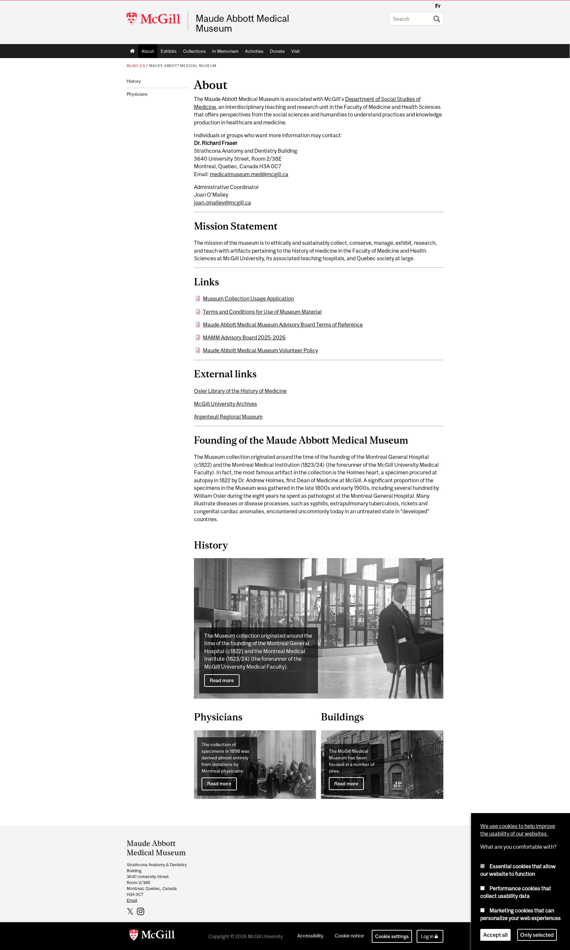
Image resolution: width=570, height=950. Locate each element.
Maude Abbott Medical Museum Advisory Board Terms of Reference (283, 325)
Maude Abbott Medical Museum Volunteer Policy (260, 350)
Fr (438, 6)
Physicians (137, 94)
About (148, 51)
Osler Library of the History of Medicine (240, 391)
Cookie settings (392, 936)
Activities (254, 51)
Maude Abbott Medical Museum (242, 23)
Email (132, 900)
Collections (194, 51)
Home (132, 51)
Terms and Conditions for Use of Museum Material (262, 312)
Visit (295, 51)
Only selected (537, 935)
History (134, 81)
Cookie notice (349, 935)
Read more (222, 680)
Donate (277, 51)
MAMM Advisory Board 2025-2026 (244, 337)
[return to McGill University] (152, 936)
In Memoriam (225, 51)
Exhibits (168, 51)
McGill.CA (136, 66)
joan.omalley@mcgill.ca (222, 203)
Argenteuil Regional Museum (228, 417)
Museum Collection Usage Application (248, 298)
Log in (427, 936)
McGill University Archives (225, 404)
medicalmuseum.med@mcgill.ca (249, 174)
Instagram (141, 911)
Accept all (495, 935)
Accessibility (310, 935)
